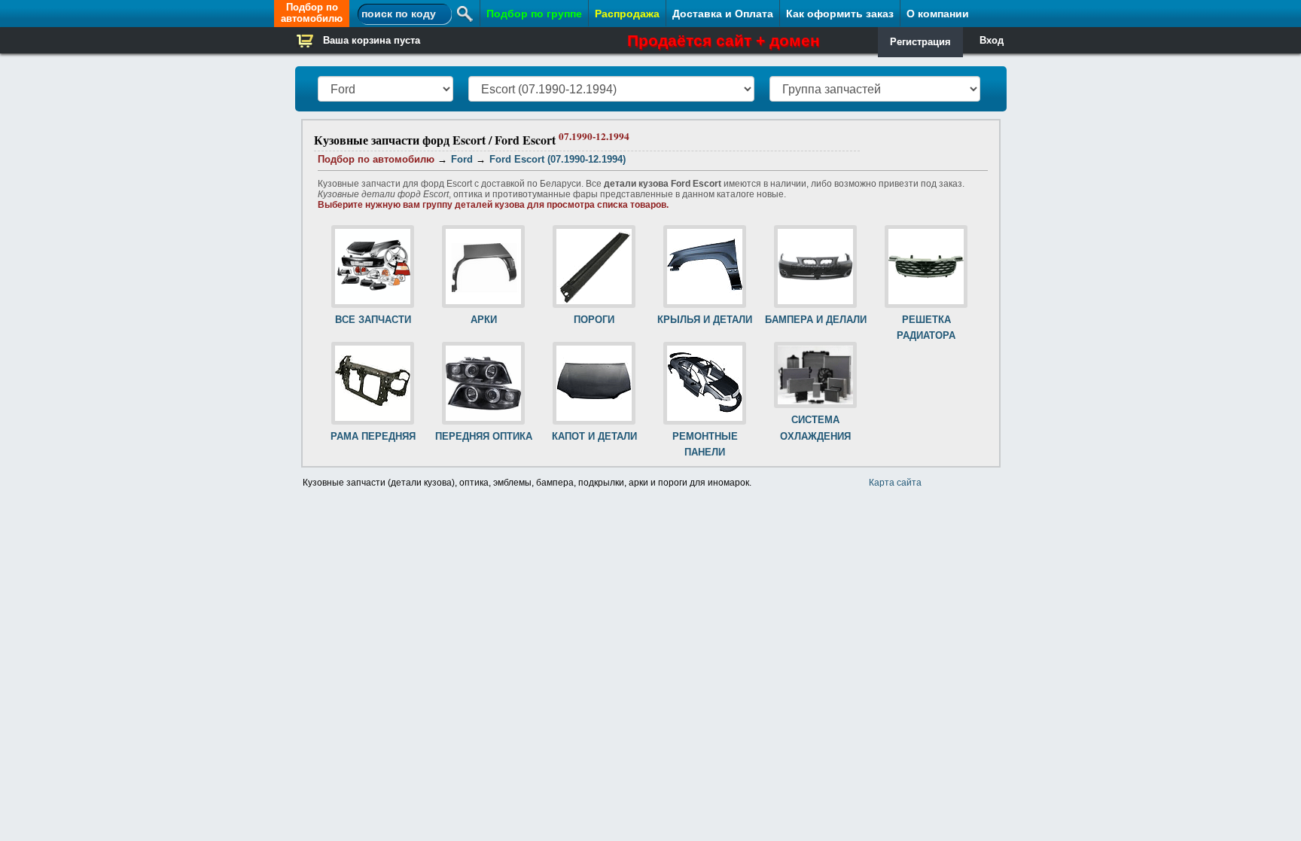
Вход (992, 40)
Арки (484, 319)
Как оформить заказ (840, 14)
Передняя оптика (483, 436)
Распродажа (627, 14)
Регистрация (920, 41)
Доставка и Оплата (722, 14)
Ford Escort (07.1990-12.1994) (557, 159)
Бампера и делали (816, 319)
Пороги (594, 319)
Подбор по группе (534, 14)
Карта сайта (895, 482)
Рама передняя (373, 436)
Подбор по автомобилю (312, 13)
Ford (462, 159)
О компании (937, 14)
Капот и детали (594, 436)
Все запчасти (373, 319)
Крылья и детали (704, 319)
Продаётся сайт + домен (723, 40)
